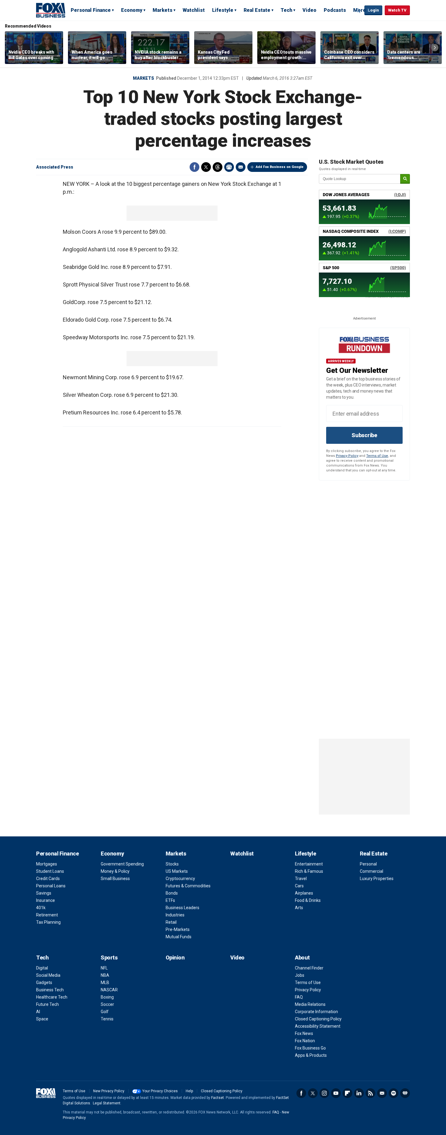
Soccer (107, 1004)
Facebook (194, 167)
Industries (175, 914)
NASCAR (109, 989)
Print (229, 167)
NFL (104, 968)
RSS (370, 1093)
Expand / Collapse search (358, 10)
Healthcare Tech (51, 997)
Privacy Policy (347, 456)
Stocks (172, 864)
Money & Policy (115, 871)
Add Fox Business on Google (279, 167)
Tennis (107, 1018)
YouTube (336, 1093)
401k (41, 907)
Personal (368, 864)
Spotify (393, 1093)
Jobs (299, 975)
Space (42, 1018)
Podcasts (335, 10)
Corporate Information (316, 1011)
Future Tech (47, 1004)
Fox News (304, 1033)
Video (309, 10)
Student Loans (50, 871)
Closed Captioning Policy (318, 1018)
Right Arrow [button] (434, 47)
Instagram (324, 1093)
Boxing (107, 997)
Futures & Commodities (188, 885)
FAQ (299, 997)
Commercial (371, 871)
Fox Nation (305, 1040)
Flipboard (347, 1093)
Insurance (45, 900)
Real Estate (257, 10)
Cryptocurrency (180, 878)
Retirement (47, 914)
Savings (43, 893)
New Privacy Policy (108, 1091)
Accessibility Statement (317, 1026)
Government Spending (122, 864)
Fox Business (50, 10)
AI (38, 1011)
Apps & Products (311, 1055)
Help (189, 1091)
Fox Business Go (310, 1048)
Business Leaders (182, 907)
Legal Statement (106, 1103)
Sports (109, 957)
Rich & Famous (309, 871)
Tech (286, 10)
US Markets (177, 871)
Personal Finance (91, 10)
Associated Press (54, 167)
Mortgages (46, 864)
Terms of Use (377, 456)
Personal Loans (51, 885)
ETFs (170, 900)
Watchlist (194, 10)
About (302, 957)
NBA (105, 975)
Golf (105, 1011)
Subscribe (364, 435)
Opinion (175, 957)
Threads (217, 167)
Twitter (206, 167)
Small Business (115, 878)
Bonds (172, 893)
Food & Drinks (308, 900)
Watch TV (397, 10)
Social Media (48, 975)
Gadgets (44, 982)
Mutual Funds (178, 936)
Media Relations (310, 1004)
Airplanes (304, 893)
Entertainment (309, 864)
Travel (301, 878)
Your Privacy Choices (160, 1091)
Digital (42, 968)
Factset (217, 1098)
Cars (299, 885)
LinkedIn (359, 1093)
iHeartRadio (405, 1093)
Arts (299, 907)
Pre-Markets (178, 929)
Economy (131, 10)
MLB (105, 982)
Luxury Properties (377, 878)
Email (240, 167)
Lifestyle (222, 10)
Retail (171, 922)
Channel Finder (309, 968)
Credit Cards (48, 878)
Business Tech (50, 989)
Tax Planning (48, 922)
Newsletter (382, 1093)
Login (373, 10)
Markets (162, 10)
